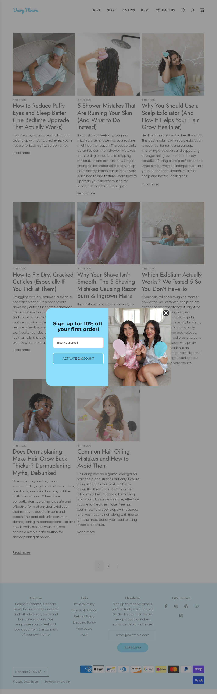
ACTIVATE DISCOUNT (78, 358)
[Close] (166, 313)
